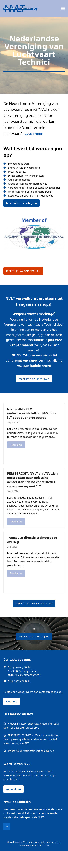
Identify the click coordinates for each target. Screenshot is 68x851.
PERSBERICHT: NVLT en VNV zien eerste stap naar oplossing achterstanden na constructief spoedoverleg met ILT (32, 479)
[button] (63, 8)
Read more (16, 444)
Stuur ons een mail (19, 681)
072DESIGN (43, 845)
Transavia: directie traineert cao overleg (31, 750)
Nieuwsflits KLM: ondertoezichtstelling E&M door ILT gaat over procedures (32, 413)
